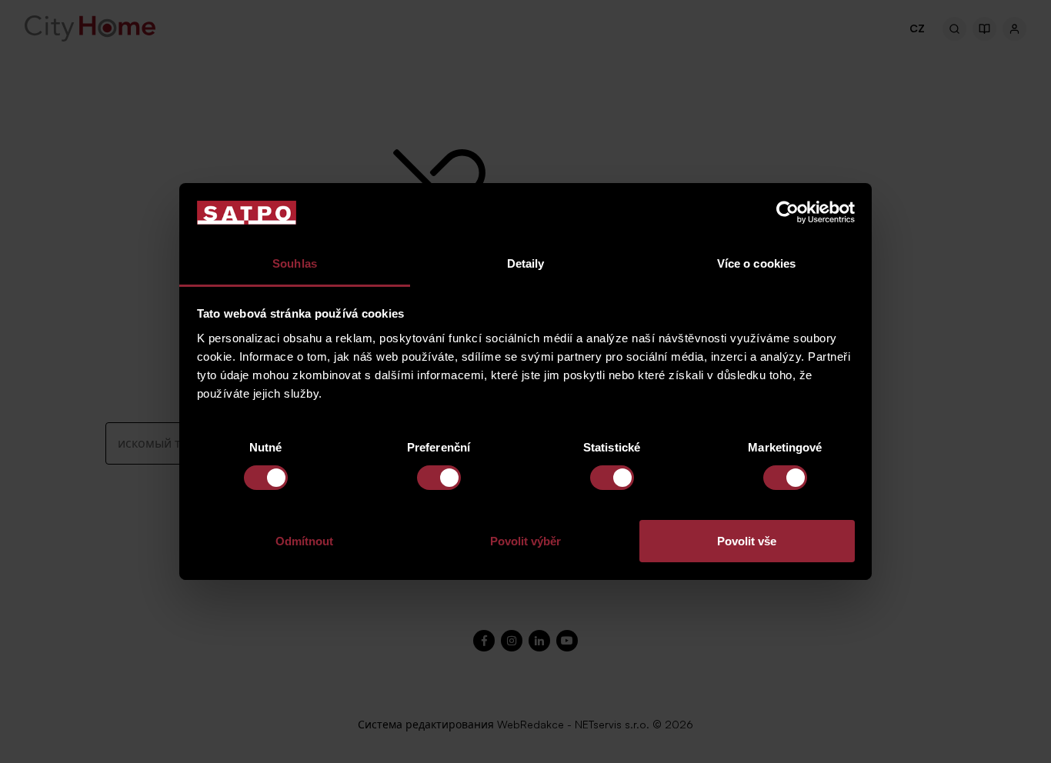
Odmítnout (304, 541)
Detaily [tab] (526, 263)
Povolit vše (746, 541)
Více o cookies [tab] (756, 263)
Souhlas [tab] (294, 263)
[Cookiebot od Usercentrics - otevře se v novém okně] (787, 212)
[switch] (439, 477)
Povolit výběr (525, 541)
